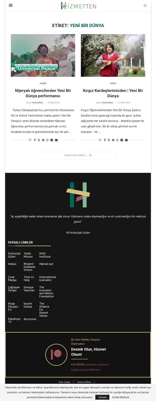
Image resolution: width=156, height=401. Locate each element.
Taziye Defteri (84, 382)
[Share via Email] (56, 140)
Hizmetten (37, 102)
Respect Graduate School (29, 266)
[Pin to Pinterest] (43, 140)
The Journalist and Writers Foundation (46, 292)
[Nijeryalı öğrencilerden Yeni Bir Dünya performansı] (43, 55)
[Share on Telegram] (51, 140)
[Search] (145, 6)
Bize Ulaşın (64, 382)
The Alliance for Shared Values (44, 309)
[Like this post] (30, 140)
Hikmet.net (46, 263)
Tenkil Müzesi (28, 255)
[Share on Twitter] (38, 140)
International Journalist (47, 278)
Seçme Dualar (28, 305)
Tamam (102, 397)
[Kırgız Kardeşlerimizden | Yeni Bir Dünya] (113, 55)
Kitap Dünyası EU (13, 306)
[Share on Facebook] (35, 140)
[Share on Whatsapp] (47, 140)
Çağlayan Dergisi (14, 289)
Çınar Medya (12, 278)
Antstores (30, 318)
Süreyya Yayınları (29, 289)
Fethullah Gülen (14, 255)
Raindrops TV (14, 320)
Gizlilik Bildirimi (120, 397)
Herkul (12, 263)
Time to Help (29, 278)
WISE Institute (45, 255)
